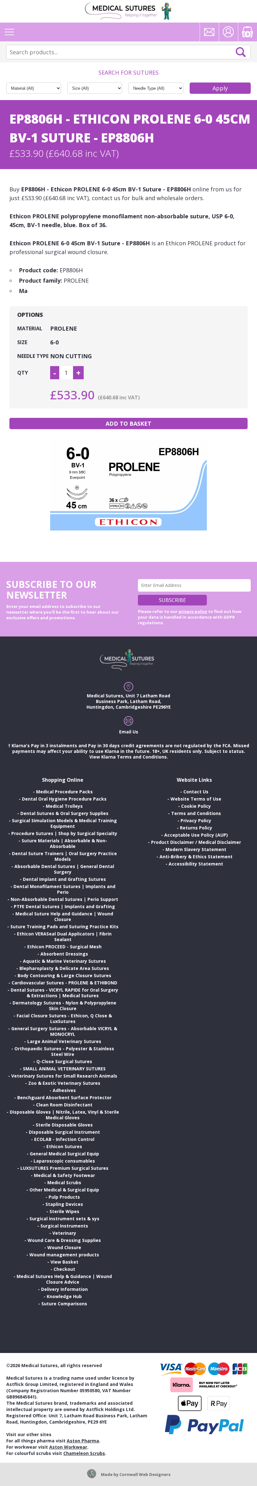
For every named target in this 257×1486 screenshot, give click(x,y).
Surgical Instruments (64, 1226)
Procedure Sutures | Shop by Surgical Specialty (64, 833)
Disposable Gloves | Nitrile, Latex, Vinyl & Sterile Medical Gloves (64, 1115)
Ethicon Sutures (64, 1146)
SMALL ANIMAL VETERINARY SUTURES (64, 1069)
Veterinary (64, 1233)
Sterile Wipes (64, 1211)
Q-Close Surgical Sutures (64, 1061)
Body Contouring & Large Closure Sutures (64, 975)
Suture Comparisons (64, 1304)
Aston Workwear (68, 1447)
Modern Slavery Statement (195, 849)
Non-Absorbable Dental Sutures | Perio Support (64, 899)
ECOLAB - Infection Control (64, 1139)
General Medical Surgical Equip (64, 1154)
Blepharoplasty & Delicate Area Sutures (64, 968)
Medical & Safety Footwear (64, 1175)
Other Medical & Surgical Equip (64, 1190)
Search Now (240, 52)
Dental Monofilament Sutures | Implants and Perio (64, 889)
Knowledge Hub (64, 1296)
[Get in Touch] (209, 32)
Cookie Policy (196, 806)
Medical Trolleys (64, 806)
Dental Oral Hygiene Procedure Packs (64, 799)
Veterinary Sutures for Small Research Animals (64, 1076)
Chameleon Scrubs (84, 1453)
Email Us (128, 732)
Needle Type (33, 356)
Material (29, 328)
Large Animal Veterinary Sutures (64, 1041)
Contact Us (195, 792)
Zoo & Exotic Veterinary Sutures (64, 1083)
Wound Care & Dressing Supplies (64, 1240)
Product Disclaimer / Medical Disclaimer (196, 842)
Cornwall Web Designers (144, 1474)
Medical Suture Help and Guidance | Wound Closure (64, 916)
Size (22, 342)
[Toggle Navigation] (9, 32)
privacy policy (193, 611)
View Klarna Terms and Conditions (128, 757)
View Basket (64, 1262)
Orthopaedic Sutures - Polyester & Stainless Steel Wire (64, 1051)
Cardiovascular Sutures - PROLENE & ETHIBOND (64, 983)
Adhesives (64, 1090)
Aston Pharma (83, 1441)
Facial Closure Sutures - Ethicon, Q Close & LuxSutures (64, 1018)
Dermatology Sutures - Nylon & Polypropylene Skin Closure (64, 1005)
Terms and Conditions (196, 813)
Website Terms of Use (195, 799)
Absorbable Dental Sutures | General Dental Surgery (64, 869)
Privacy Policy (196, 820)
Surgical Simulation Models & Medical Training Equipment (64, 823)
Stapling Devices (64, 1204)
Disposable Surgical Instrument (64, 1132)
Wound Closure (64, 1247)
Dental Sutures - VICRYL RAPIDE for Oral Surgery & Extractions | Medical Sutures (64, 993)
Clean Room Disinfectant (64, 1105)
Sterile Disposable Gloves (64, 1125)
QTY (22, 372)
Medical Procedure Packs (64, 792)
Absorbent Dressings (64, 954)
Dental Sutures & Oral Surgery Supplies (64, 813)
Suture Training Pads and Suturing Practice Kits (64, 926)
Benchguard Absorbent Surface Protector (64, 1097)
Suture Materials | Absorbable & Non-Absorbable (64, 843)
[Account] (228, 32)
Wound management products (64, 1255)
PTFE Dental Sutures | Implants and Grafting (64, 906)
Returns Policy (196, 828)
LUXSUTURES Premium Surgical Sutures (64, 1168)
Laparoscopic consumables (64, 1161)
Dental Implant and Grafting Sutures (64, 879)
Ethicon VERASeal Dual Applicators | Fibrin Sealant (64, 936)
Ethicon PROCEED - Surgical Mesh (64, 947)
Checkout (64, 1269)
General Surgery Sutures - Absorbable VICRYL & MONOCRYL (64, 1031)
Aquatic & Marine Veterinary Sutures (64, 961)
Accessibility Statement (196, 864)
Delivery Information (64, 1289)
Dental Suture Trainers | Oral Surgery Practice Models (64, 856)
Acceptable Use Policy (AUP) (196, 835)
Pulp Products (64, 1197)
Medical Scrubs (64, 1182)
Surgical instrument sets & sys (64, 1219)
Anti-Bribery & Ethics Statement (196, 857)
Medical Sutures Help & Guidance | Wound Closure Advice (64, 1279)
